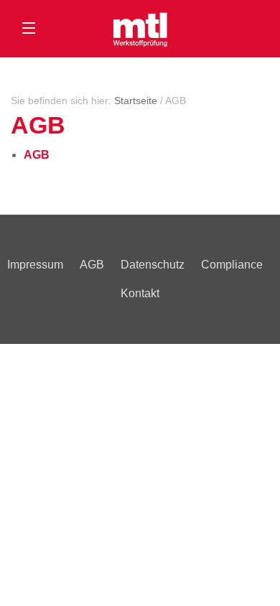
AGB (92, 264)
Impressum (35, 264)
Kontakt (140, 293)
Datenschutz (153, 264)
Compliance (232, 264)
